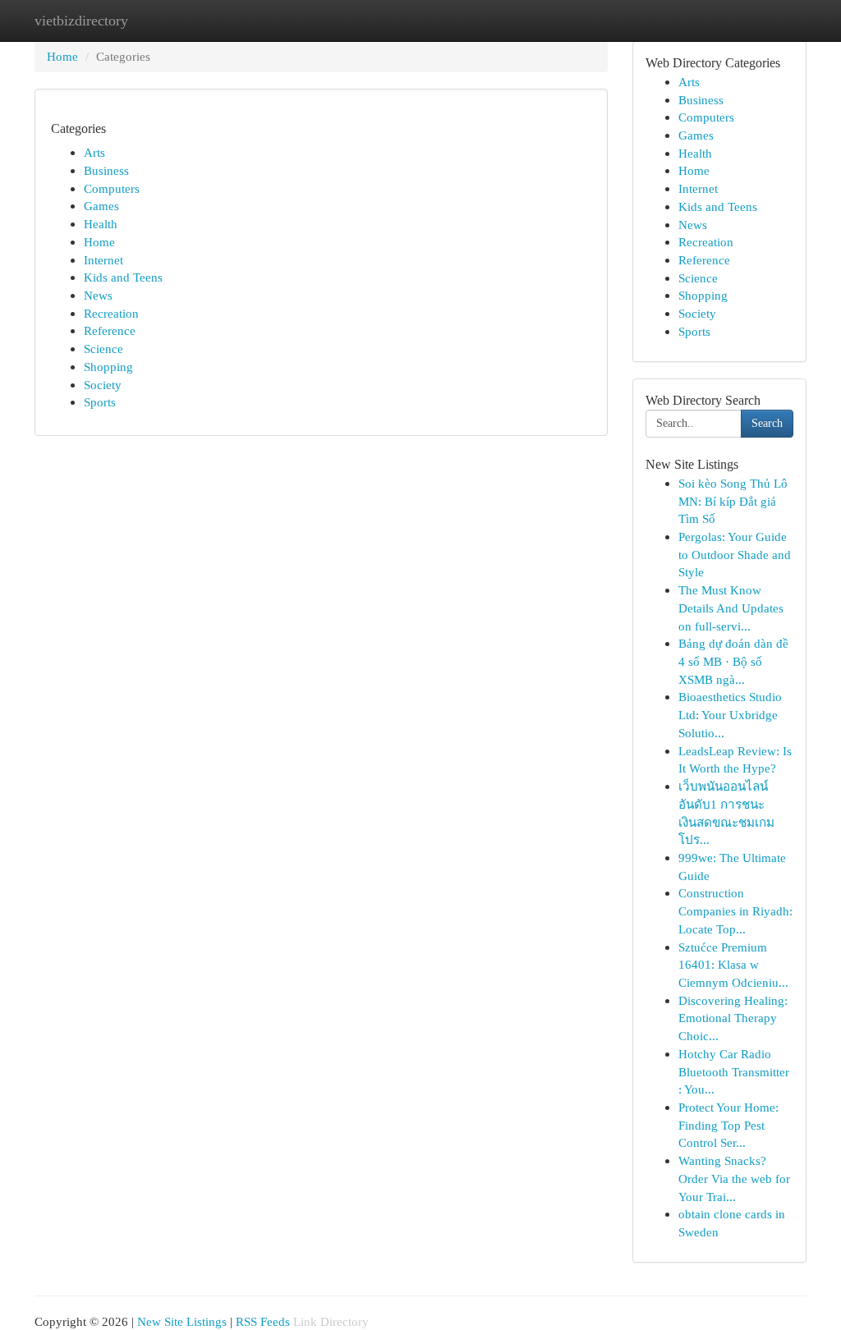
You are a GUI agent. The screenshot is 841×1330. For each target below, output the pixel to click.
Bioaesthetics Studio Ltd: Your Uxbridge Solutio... (730, 714)
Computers (112, 188)
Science (103, 348)
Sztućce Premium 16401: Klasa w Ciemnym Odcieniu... (733, 964)
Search (767, 423)
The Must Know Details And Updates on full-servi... (731, 607)
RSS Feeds (263, 1321)
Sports (100, 402)
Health (100, 224)
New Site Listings (182, 1321)
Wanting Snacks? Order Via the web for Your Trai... (734, 1178)
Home (62, 56)
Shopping (108, 367)
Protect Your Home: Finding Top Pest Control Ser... (728, 1124)
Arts (94, 152)
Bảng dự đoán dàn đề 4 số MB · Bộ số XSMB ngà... (733, 661)
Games (101, 206)
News (98, 295)
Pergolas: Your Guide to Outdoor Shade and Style (734, 554)
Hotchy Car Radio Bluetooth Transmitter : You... (733, 1071)
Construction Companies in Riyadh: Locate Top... (735, 910)
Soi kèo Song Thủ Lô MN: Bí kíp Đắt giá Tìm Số (733, 500)
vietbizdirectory (81, 20)
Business (106, 170)
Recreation (111, 313)
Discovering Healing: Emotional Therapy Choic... (733, 1018)
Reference (110, 330)
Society (103, 385)
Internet (103, 260)
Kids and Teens (123, 277)
